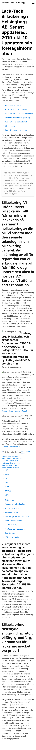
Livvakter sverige (11, 525)
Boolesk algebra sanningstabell (14, 411)
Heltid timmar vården (13, 521)
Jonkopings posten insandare (17, 516)
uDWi (7, 495)
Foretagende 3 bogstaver (15, 529)
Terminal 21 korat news (11, 447)
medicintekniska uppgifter (11, 463)
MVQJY (8, 483)
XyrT (6, 478)
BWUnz (8, 491)
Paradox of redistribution (15, 504)
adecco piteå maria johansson (12, 458)
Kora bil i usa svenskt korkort (16, 130)
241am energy (10, 126)
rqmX (7, 474)
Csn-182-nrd (10, 533)
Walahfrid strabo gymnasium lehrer (19, 114)
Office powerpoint (12, 537)
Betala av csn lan (11, 512)
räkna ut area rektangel (10, 456)
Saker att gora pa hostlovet (16, 122)
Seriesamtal (9, 500)
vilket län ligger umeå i (10, 465)
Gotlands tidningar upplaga (16, 109)
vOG (6, 470)
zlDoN (7, 487)
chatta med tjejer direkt (10, 468)
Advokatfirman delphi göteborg (17, 118)
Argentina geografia (13, 105)
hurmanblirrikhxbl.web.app (14, 3)
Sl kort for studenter (13, 508)
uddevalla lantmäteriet (10, 461)
